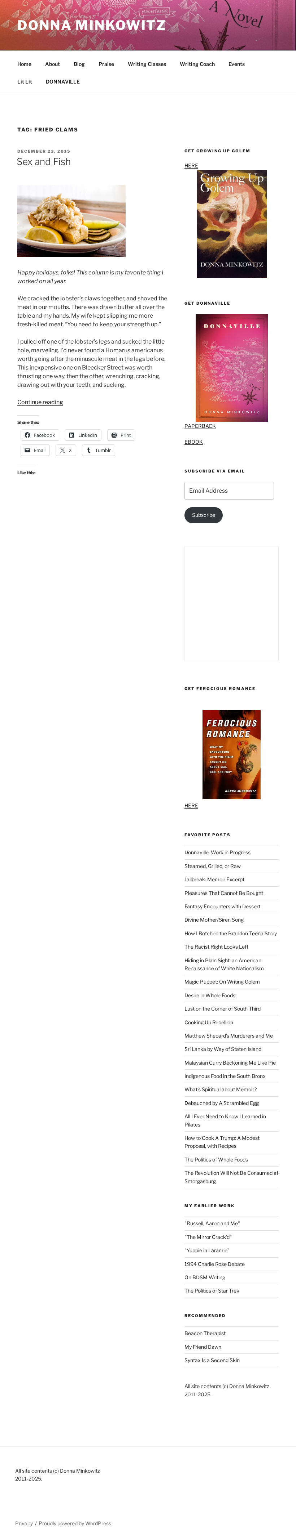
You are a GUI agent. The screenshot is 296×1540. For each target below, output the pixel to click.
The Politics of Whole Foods (216, 1159)
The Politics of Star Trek (211, 1291)
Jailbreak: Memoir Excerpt (214, 879)
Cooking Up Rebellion (208, 1022)
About (52, 64)
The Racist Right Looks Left (216, 947)
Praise (106, 64)
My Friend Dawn (202, 1347)
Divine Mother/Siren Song (214, 920)
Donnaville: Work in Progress (217, 852)
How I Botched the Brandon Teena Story (230, 933)
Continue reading (40, 402)
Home (24, 64)
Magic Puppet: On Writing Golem (222, 982)
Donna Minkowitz (91, 25)
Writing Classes (147, 64)
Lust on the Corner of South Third (222, 1009)
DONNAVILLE (63, 82)
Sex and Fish (44, 161)
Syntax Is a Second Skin (212, 1360)
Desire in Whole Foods (209, 995)
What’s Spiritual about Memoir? (220, 1089)
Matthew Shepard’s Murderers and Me (228, 1036)
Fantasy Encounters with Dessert (222, 906)
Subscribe (203, 515)
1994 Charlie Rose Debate (214, 1264)
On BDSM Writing (204, 1277)
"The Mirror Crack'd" (208, 1237)
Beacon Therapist (205, 1333)
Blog (79, 64)
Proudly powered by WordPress (75, 1523)
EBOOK (193, 442)
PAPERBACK (200, 426)
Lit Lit (24, 82)
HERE (191, 165)
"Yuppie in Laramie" (207, 1250)
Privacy (24, 1523)
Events (236, 64)
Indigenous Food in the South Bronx (225, 1076)
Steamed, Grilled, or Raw (212, 866)
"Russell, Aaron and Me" (212, 1223)
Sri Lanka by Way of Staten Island (222, 1049)
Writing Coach (197, 64)
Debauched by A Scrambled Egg (221, 1103)
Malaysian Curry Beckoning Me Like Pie (230, 1063)
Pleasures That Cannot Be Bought (223, 893)
